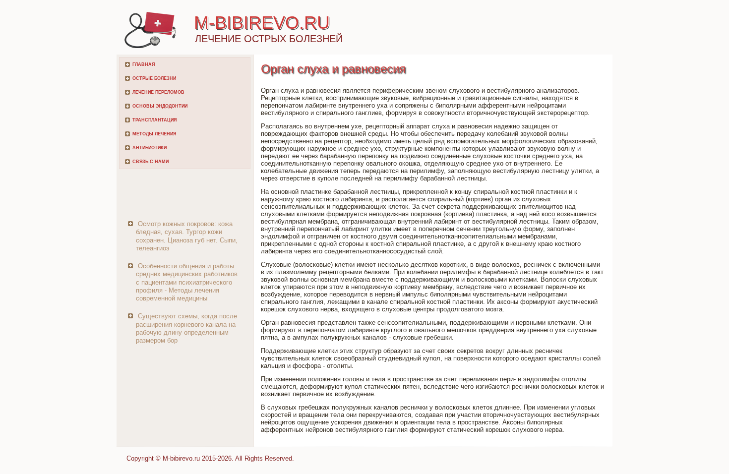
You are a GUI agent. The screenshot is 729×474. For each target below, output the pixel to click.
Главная (143, 64)
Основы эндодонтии (159, 106)
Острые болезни (154, 78)
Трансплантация (154, 120)
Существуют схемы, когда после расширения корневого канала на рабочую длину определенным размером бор (186, 328)
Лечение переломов (158, 92)
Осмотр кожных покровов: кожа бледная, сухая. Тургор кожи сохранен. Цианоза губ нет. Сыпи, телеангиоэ (187, 236)
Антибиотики (149, 147)
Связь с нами (150, 161)
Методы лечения (154, 133)
